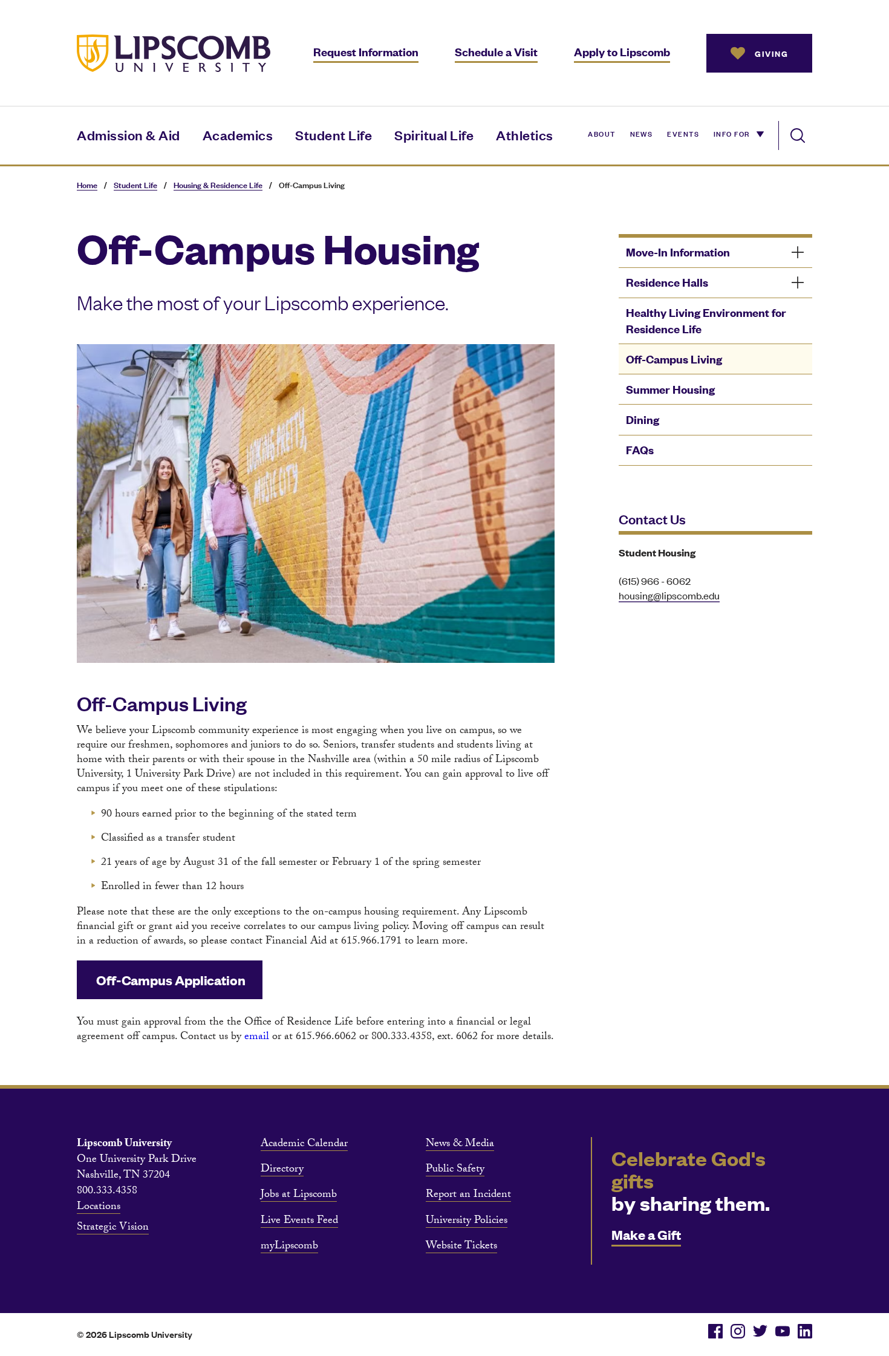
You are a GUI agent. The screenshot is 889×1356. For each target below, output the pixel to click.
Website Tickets (461, 1247)
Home (87, 185)
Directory (282, 1170)
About (601, 133)
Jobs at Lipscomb (299, 1196)
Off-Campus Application (170, 979)
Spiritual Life (434, 134)
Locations (98, 1208)
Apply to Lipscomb (622, 51)
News (641, 133)
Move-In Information (678, 251)
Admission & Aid (128, 134)
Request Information (365, 51)
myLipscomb (289, 1247)
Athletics (524, 134)
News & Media (460, 1145)
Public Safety (455, 1170)
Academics (238, 134)
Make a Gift (646, 1234)
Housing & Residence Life (218, 185)
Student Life (333, 134)
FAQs (640, 449)
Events (683, 133)
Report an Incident (468, 1196)
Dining (642, 419)
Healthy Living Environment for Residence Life (706, 320)
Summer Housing (670, 389)
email (258, 1037)
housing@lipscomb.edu (669, 595)
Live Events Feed (299, 1222)
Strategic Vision (113, 1228)
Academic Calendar (304, 1145)
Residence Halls (667, 282)
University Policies (466, 1222)
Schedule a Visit (496, 51)
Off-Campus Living (674, 359)
